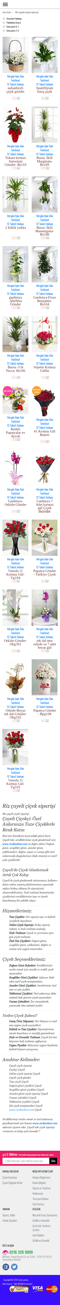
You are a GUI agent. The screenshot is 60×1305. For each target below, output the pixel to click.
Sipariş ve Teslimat (41, 1188)
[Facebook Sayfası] (5, 1267)
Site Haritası (38, 1204)
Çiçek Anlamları (9, 1177)
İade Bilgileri (38, 1235)
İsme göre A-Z (12, 26)
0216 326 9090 (20, 1252)
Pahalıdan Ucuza (13, 22)
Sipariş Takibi (8, 1215)
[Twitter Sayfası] (14, 1267)
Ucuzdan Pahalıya (14, 18)
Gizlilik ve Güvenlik (40, 1221)
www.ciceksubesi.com (14, 844)
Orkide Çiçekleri (9, 1221)
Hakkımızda (37, 1193)
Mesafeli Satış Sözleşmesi (44, 1215)
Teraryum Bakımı (40, 1199)
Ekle (53, 1161)
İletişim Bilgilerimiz (41, 1177)
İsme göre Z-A (12, 30)
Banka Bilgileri (39, 1183)
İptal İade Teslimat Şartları (41, 1228)
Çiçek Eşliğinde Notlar (12, 1183)
